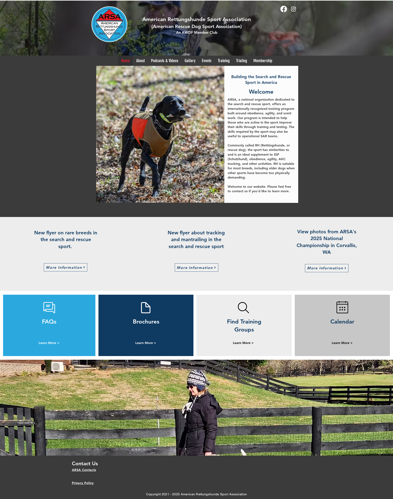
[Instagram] (293, 9)
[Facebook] (283, 9)
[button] (190, 61)
